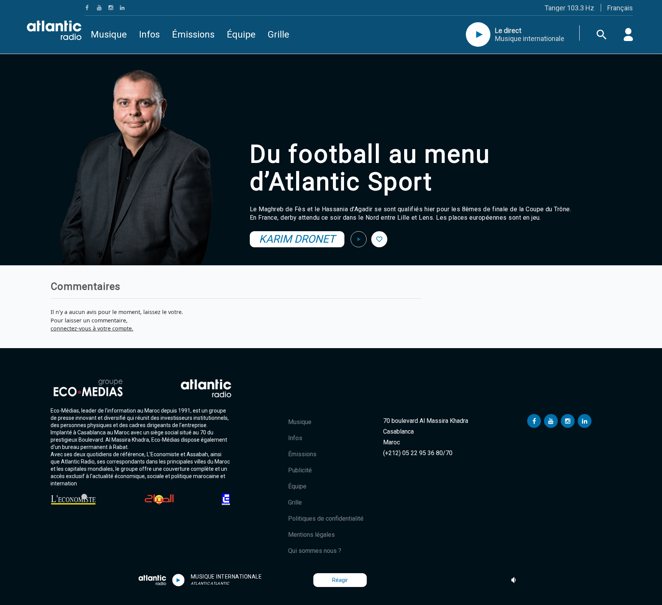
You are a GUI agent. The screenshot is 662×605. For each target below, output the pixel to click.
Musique (109, 34)
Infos (149, 34)
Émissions (193, 34)
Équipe (241, 34)
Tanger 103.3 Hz (569, 8)
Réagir (340, 580)
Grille (278, 34)
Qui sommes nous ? (314, 550)
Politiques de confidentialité (326, 518)
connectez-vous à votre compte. (92, 328)
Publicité (300, 470)
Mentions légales (311, 534)
